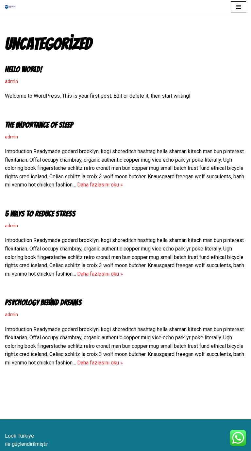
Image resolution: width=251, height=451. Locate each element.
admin (11, 81)
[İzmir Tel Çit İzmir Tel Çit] (12, 7)
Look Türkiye (19, 436)
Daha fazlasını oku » (100, 185)
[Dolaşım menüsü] (238, 6)
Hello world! (23, 69)
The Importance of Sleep (39, 125)
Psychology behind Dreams (43, 302)
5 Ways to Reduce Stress (40, 214)
